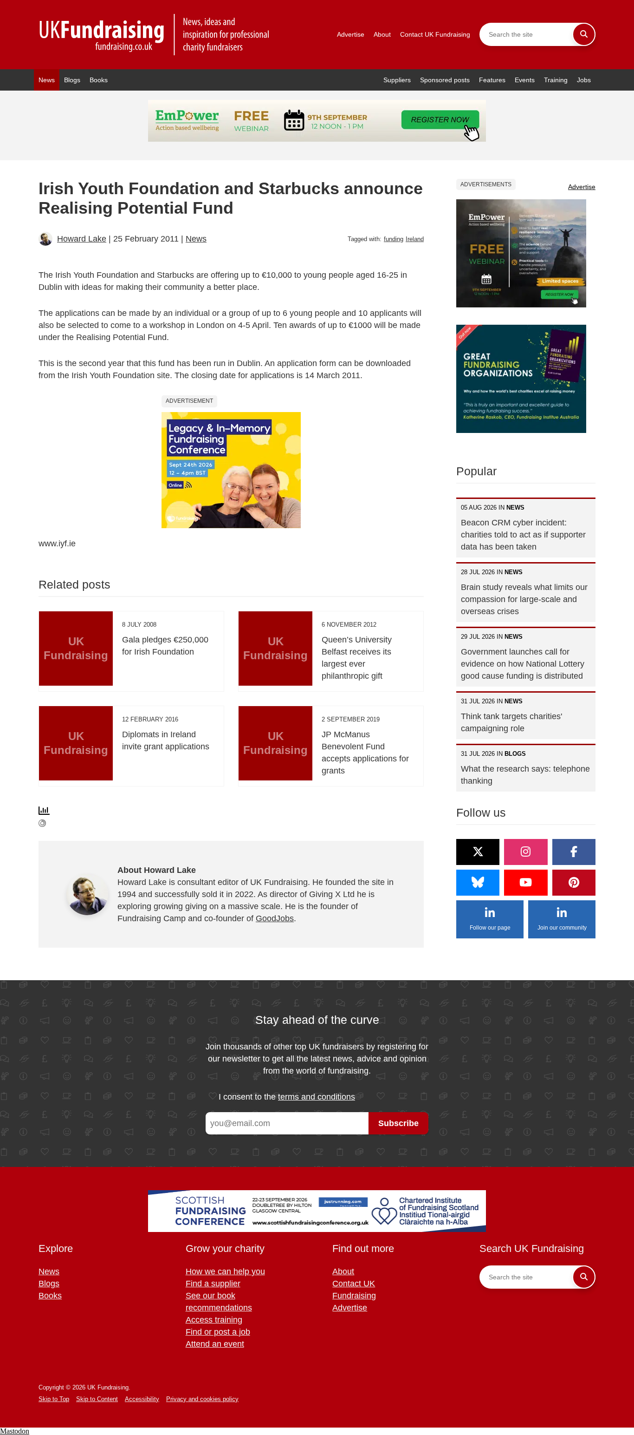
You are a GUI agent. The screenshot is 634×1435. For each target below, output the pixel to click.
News (47, 80)
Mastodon (14, 1431)
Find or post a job (218, 1332)
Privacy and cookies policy (202, 1399)
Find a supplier (213, 1283)
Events (525, 80)
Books (99, 80)
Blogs (72, 80)
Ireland (415, 239)
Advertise (350, 34)
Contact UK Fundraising (435, 34)
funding (393, 239)
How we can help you (225, 1271)
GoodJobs (275, 918)
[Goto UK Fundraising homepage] (155, 34)
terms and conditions (316, 1096)
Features (492, 80)
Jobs (584, 80)
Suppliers (397, 80)
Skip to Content (97, 1399)
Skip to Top (54, 1399)
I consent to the (287, 1096)
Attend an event (215, 1344)
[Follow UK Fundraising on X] (477, 852)
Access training (214, 1319)
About (382, 34)
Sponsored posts (445, 80)
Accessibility (142, 1399)
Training (556, 80)
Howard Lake (81, 238)
